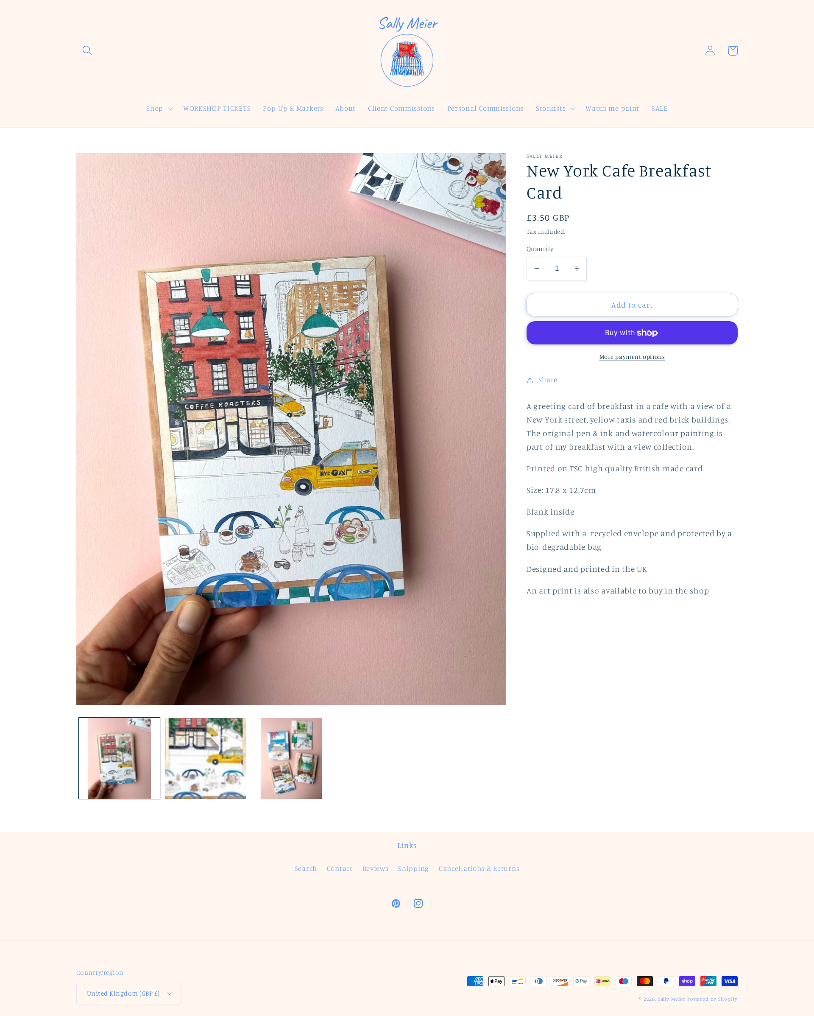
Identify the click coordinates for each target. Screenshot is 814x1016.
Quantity (540, 249)
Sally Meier (672, 999)
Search (306, 868)
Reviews (375, 868)
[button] (87, 50)
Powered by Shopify (712, 999)
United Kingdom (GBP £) (123, 993)
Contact (340, 868)
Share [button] (548, 379)
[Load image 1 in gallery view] (119, 758)
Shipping (413, 868)
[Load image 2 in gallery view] (205, 758)
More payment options (632, 356)
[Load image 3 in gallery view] (291, 758)
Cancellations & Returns (479, 868)
